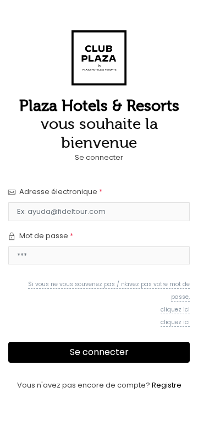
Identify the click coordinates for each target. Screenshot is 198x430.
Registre (167, 385)
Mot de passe (45, 235)
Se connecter (99, 352)
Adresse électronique (60, 191)
